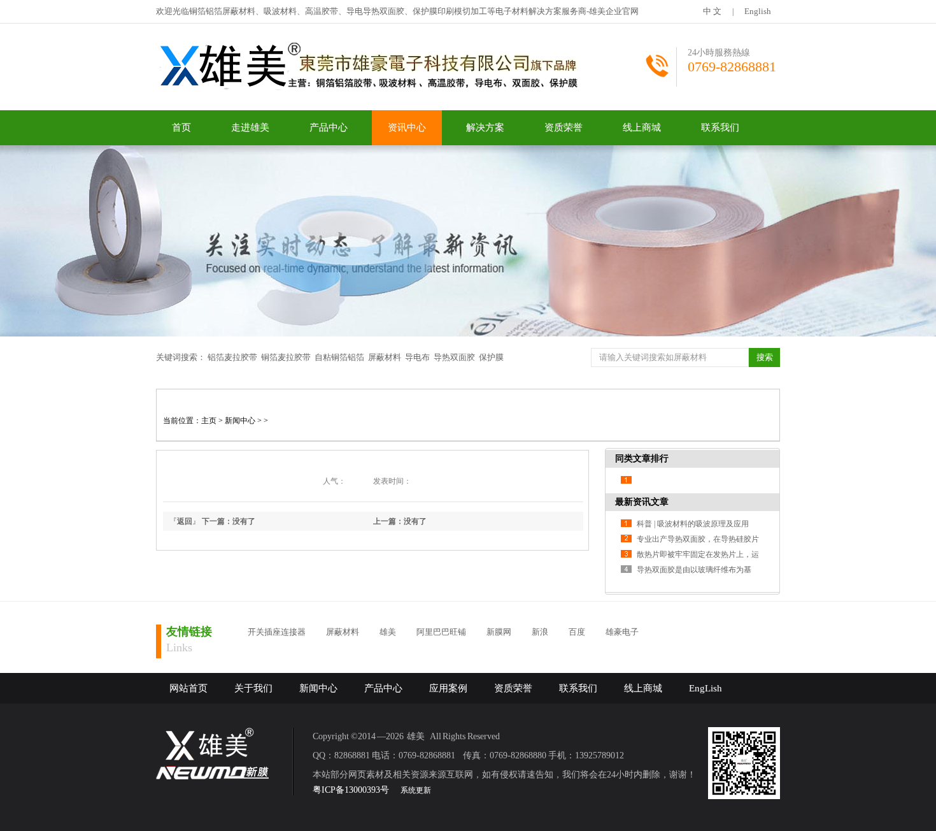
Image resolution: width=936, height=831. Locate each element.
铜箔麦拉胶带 (286, 357)
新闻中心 (240, 420)
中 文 (712, 11)
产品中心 (328, 127)
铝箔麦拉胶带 (232, 357)
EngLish (705, 688)
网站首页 (188, 688)
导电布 (417, 357)
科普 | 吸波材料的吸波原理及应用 (693, 523)
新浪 (540, 632)
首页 (181, 127)
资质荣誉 (563, 127)
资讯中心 (407, 127)
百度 (577, 632)
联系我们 (720, 127)
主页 (208, 420)
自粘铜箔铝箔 (339, 357)
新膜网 (498, 632)
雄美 (387, 632)
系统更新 (416, 790)
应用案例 (448, 688)
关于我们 (253, 688)
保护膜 (491, 357)
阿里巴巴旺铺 (441, 632)
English (757, 11)
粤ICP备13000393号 (351, 790)
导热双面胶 (454, 357)
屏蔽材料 (384, 357)
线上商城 (642, 127)
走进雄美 (250, 127)
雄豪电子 (622, 632)
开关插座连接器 (277, 632)
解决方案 (485, 127)
